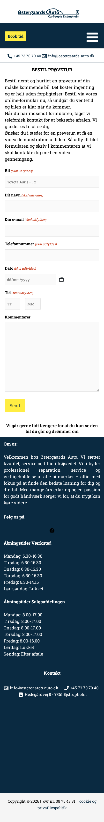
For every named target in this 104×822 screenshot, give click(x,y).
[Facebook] (52, 532)
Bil (18, 170)
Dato (20, 268)
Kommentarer (17, 316)
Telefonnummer (31, 243)
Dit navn (24, 194)
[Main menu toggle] (92, 37)
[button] (14, 36)
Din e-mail (25, 219)
